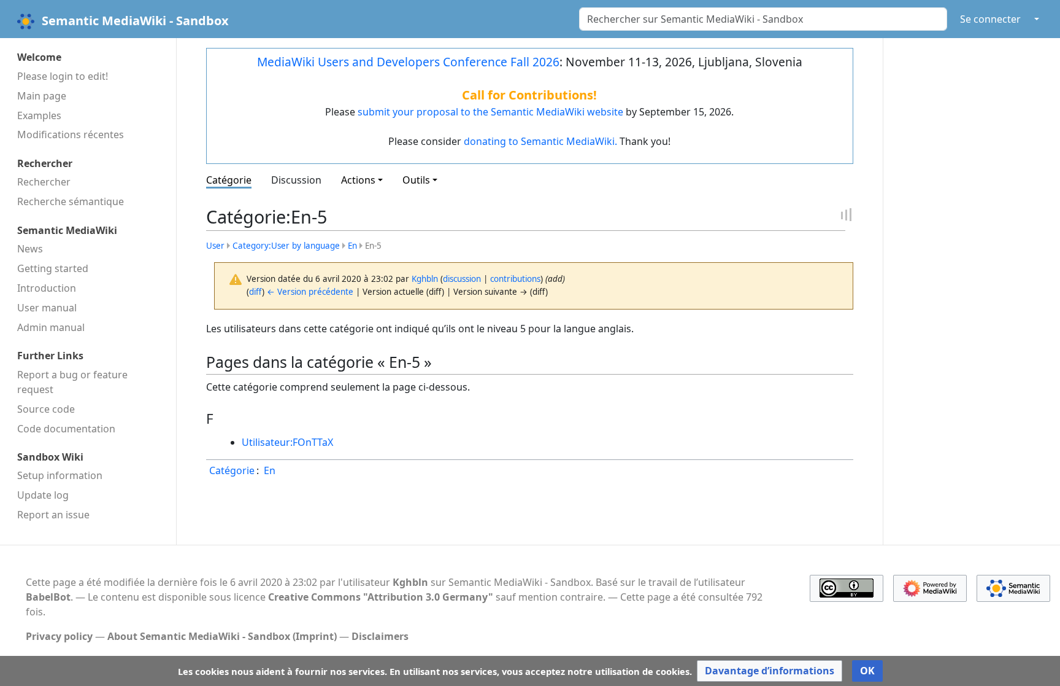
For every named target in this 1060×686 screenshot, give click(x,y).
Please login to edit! (62, 76)
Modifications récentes (70, 134)
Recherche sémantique (70, 201)
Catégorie (229, 180)
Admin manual (51, 327)
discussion (462, 278)
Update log (43, 495)
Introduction (46, 288)
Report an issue (53, 514)
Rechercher (44, 182)
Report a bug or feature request (72, 382)
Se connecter (990, 19)
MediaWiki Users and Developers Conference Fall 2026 (408, 61)
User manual (47, 307)
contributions (515, 278)
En (352, 245)
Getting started (52, 268)
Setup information (59, 475)
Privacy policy (59, 636)
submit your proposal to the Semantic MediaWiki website (490, 112)
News (30, 248)
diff (255, 291)
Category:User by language (286, 245)
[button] (769, 671)
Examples (39, 115)
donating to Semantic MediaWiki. (540, 141)
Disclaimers (380, 636)
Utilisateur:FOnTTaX (287, 442)
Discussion (296, 180)
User (215, 245)
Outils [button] (416, 180)
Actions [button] (358, 180)
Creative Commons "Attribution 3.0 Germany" (380, 597)
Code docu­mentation (66, 428)
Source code (46, 409)
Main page (41, 96)
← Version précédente (310, 291)
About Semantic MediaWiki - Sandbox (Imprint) (222, 636)
